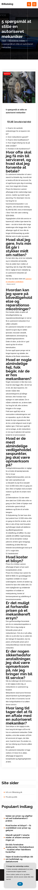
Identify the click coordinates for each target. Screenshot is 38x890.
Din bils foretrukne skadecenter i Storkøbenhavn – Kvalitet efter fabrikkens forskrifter (20, 848)
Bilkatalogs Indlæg (17, 41)
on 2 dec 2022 (13, 100)
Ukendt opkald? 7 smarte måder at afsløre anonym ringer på (18, 837)
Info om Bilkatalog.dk (14, 792)
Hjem (4, 41)
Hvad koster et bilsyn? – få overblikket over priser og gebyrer (18, 828)
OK (20, 884)
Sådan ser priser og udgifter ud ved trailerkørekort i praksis (19, 818)
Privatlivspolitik (11, 797)
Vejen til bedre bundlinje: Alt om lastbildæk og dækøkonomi (19, 859)
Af (23, 100)
